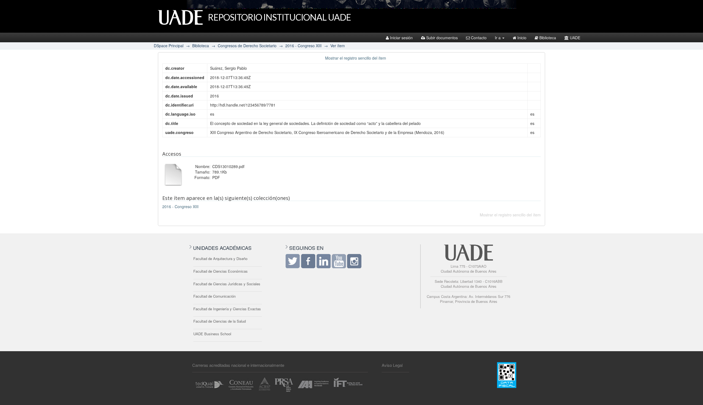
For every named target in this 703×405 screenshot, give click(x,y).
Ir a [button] (498, 37)
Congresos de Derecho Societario (247, 45)
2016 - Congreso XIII (303, 45)
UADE (575, 37)
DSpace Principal (168, 45)
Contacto (479, 37)
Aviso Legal (392, 365)
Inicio (521, 37)
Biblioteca (547, 37)
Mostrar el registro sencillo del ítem (355, 58)
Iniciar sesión (401, 37)
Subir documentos (442, 37)
